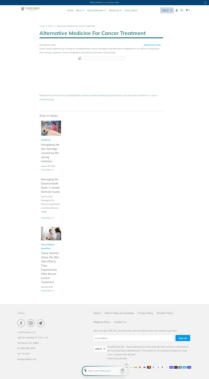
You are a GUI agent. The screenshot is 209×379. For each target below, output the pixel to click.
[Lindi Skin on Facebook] (21, 323)
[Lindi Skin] (30, 10)
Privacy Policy (145, 313)
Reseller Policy (165, 313)
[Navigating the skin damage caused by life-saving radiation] (51, 128)
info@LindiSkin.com (26, 359)
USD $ (165, 10)
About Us (114, 10)
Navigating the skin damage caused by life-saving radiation (50, 153)
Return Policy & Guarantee (119, 313)
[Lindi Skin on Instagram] (31, 323)
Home (70, 10)
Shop (79, 10)
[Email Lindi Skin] (41, 323)
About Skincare (95, 10)
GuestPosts (46, 140)
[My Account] (177, 10)
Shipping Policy (101, 321)
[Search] (182, 10)
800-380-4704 (28, 348)
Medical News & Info (152, 45)
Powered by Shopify (117, 358)
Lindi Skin (120, 346)
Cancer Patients (47, 244)
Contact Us (120, 321)
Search (97, 313)
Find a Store (131, 10)
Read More (46, 169)
